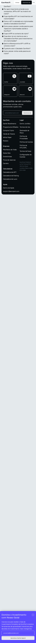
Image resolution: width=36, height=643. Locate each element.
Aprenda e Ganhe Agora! (18, 638)
